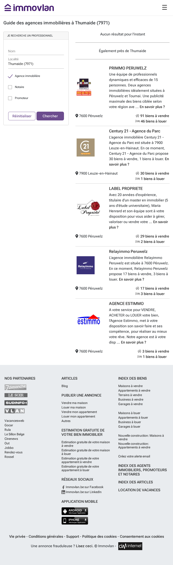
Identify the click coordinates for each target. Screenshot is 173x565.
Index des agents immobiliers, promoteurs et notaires (142, 470)
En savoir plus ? (152, 107)
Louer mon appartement (78, 416)
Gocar (9, 425)
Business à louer (129, 422)
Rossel (9, 457)
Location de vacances (139, 490)
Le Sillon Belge (14, 434)
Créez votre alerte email (134, 456)
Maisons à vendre (130, 386)
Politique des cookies (100, 536)
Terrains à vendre (130, 395)
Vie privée (17, 536)
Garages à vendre (130, 404)
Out (7, 443)
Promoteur (21, 98)
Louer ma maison (73, 407)
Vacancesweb (14, 420)
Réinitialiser (22, 116)
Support (73, 536)
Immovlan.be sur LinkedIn (83, 492)
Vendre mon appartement (79, 412)
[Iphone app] (74, 521)
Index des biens (132, 378)
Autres (66, 421)
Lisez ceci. (84, 546)
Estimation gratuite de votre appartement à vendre (80, 460)
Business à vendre (130, 399)
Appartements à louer (133, 417)
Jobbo (9, 448)
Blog (64, 386)
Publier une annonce (81, 395)
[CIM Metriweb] (130, 546)
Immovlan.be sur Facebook (84, 487)
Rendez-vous (14, 452)
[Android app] (74, 511)
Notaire (19, 87)
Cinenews (11, 438)
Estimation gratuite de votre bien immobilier (83, 432)
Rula (8, 429)
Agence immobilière (27, 76)
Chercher (50, 116)
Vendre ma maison (74, 403)
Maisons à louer (129, 413)
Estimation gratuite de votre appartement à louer (80, 468)
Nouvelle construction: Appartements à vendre (134, 445)
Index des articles (135, 482)
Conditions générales (46, 536)
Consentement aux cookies (142, 536)
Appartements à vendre (134, 390)
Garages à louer (129, 426)
